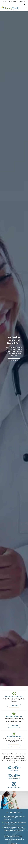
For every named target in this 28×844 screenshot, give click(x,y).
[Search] (24, 4)
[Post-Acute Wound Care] (14, 713)
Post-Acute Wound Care (14, 716)
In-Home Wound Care (14, 736)
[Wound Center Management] (14, 693)
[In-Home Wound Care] (14, 733)
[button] (2, 349)
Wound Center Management (14, 696)
